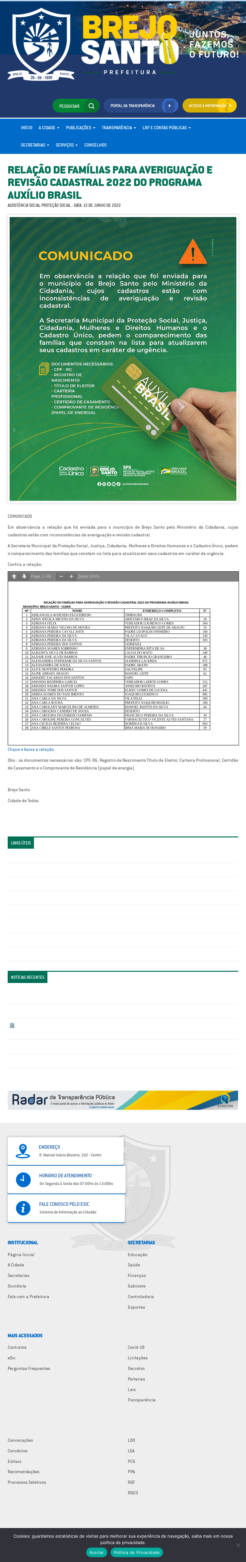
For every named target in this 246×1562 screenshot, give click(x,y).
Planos (15, 954)
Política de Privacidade (137, 1552)
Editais (14, 1461)
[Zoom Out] (61, 576)
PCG (131, 1461)
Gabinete (136, 1286)
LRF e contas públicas (165, 127)
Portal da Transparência (32, 855)
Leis (132, 1389)
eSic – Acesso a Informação (35, 883)
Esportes (136, 1307)
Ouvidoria (17, 1286)
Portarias (136, 1379)
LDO (131, 1440)
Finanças (137, 1275)
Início (26, 127)
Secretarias (33, 145)
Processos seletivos (28, 940)
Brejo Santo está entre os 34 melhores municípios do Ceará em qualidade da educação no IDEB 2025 (106, 1011)
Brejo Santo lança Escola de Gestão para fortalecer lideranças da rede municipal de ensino (97, 1046)
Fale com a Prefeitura (28, 1296)
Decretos (136, 1368)
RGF (131, 1482)
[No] (238, 1545)
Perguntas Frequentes (30, 925)
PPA (131, 1471)
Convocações (20, 1440)
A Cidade (47, 127)
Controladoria (141, 1296)
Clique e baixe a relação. (31, 749)
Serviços (65, 145)
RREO (133, 1493)
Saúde (134, 1265)
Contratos (17, 1347)
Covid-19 (136, 1347)
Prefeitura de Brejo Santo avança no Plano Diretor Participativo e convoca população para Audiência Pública (114, 1060)
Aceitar (96, 1552)
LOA (131, 1451)
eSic (12, 1358)
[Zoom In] (71, 576)
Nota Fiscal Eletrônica (30, 911)
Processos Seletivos (27, 1482)
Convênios (18, 1451)
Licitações (19, 898)
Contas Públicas (24, 869)
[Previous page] (14, 576)
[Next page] (24, 576)
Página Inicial (21, 1254)
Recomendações (23, 1471)
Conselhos (95, 145)
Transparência (117, 127)
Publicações (79, 127)
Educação (137, 1254)
